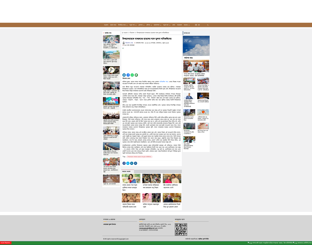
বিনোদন (132, 33)
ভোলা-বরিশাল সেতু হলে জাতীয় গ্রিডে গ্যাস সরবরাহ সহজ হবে (110, 152)
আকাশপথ (156, 25)
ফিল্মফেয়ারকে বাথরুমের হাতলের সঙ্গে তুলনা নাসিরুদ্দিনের (153, 33)
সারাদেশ (179, 25)
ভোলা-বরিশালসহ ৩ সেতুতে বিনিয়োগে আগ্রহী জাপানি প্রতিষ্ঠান (110, 137)
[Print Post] (124, 75)
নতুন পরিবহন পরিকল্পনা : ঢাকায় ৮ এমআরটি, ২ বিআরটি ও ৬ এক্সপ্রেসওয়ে (110, 46)
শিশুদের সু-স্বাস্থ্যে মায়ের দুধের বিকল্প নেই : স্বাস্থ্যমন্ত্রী (111, 107)
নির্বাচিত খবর (122, 25)
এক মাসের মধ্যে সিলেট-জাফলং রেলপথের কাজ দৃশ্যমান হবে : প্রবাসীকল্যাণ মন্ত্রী (110, 169)
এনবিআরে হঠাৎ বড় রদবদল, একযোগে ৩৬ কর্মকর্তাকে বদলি (203, 118)
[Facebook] (124, 163)
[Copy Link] (136, 75)
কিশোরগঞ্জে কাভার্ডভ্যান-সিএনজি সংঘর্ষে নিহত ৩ (189, 132)
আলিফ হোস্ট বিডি (203, 239)
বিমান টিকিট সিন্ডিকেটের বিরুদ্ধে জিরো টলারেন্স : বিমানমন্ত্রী (188, 146)
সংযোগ (106, 25)
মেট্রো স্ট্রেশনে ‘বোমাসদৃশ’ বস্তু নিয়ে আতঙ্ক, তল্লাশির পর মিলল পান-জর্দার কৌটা (111, 92)
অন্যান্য (186, 25)
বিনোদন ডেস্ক (129, 43)
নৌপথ (148, 25)
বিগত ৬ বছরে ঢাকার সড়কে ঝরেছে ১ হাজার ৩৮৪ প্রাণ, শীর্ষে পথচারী (110, 77)
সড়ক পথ (132, 25)
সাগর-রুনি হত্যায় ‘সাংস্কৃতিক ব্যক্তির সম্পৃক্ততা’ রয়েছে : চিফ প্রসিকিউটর (194, 75)
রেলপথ (140, 25)
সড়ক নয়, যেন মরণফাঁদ (109, 184)
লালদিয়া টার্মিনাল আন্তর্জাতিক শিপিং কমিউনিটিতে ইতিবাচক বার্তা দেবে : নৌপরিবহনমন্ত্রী (189, 103)
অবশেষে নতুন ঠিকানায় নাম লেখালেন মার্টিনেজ (203, 101)
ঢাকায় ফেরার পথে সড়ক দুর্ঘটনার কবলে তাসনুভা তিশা (130, 187)
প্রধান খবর (113, 25)
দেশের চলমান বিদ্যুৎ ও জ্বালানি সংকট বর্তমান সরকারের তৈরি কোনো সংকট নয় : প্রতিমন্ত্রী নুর (203, 87)
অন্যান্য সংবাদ (126, 171)
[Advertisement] (49, 11)
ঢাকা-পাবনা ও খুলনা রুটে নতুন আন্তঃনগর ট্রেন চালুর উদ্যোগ (110, 61)
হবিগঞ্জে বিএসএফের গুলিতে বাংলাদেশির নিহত (189, 118)
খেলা (173, 25)
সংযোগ (125, 33)
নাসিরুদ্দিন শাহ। (164, 82)
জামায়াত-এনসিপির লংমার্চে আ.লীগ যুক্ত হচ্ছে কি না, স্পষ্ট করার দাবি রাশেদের (189, 87)
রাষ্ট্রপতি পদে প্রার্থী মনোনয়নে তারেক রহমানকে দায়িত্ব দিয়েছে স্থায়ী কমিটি (110, 121)
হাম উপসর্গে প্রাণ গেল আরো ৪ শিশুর (203, 131)
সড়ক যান (166, 25)
